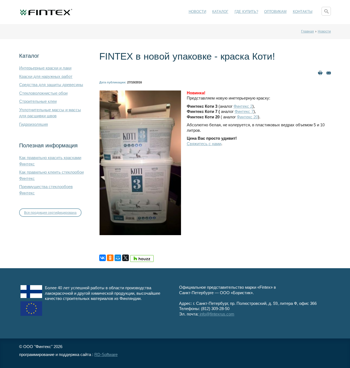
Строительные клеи (38, 101)
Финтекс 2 (243, 106)
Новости (197, 12)
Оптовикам (275, 12)
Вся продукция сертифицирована (50, 213)
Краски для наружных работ (45, 76)
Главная (307, 31)
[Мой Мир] (118, 258)
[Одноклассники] (110, 258)
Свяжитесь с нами (204, 143)
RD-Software (106, 354)
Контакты (303, 12)
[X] (125, 258)
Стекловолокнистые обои (43, 93)
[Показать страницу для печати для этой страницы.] (320, 72)
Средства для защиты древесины (51, 84)
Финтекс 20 (247, 117)
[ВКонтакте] (102, 258)
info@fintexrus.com (216, 314)
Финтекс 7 (244, 111)
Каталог (220, 12)
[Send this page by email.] (328, 72)
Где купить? (246, 12)
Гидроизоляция (33, 124)
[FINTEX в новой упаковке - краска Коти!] (140, 162)
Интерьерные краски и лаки (45, 68)
